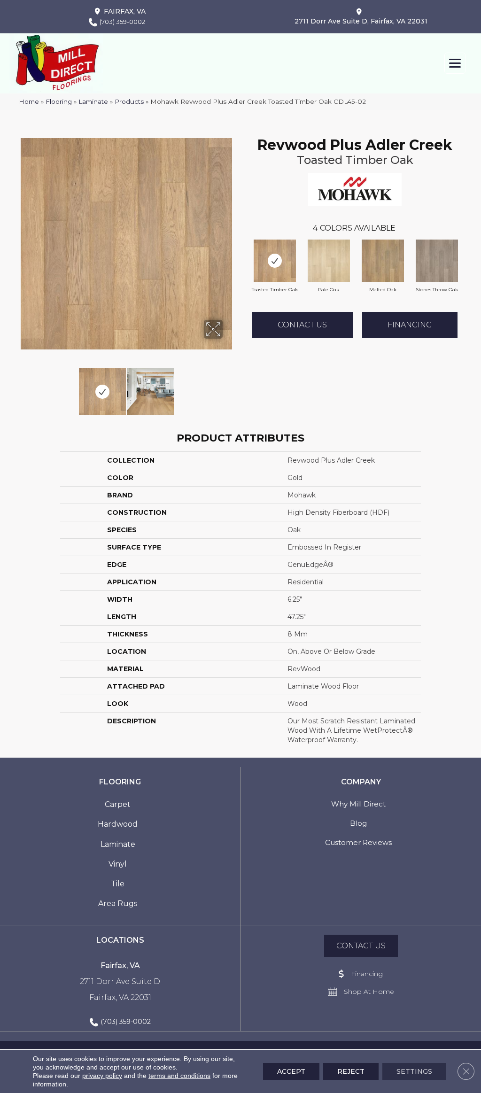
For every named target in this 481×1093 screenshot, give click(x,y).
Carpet (118, 804)
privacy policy (102, 1075)
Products (129, 101)
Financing (410, 324)
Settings (414, 1071)
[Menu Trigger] (454, 63)
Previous (23, 387)
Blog (358, 823)
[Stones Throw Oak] (436, 260)
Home (29, 101)
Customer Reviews (358, 842)
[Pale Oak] (328, 260)
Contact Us (302, 324)
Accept (291, 1071)
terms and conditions (179, 1075)
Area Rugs (117, 903)
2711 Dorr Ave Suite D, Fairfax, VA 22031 (361, 21)
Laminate (93, 101)
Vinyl (118, 864)
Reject (351, 1071)
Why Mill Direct (358, 803)
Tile (117, 883)
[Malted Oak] (382, 260)
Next (228, 387)
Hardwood (118, 824)
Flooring (59, 101)
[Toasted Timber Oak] (274, 260)
